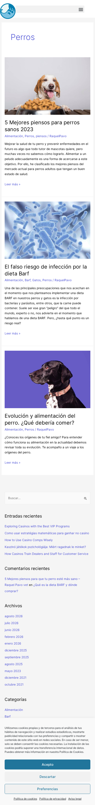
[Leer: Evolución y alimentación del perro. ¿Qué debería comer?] (47, 379)
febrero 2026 (14, 637)
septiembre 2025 (17, 657)
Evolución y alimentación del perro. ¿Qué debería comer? (40, 419)
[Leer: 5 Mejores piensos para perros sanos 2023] (47, 85)
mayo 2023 (13, 671)
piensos (41, 136)
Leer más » (12, 184)
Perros (29, 136)
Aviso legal (75, 798)
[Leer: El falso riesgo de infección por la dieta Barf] (47, 230)
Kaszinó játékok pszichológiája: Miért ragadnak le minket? (45, 547)
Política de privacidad (52, 798)
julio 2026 (12, 623)
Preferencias (47, 789)
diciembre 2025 (16, 650)
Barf (27, 280)
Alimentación (14, 136)
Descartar (48, 777)
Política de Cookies (71, 752)
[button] (49, 9)
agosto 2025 (14, 664)
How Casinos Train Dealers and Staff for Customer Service (46, 554)
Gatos (36, 280)
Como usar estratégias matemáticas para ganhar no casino (47, 533)
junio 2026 (12, 630)
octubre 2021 (14, 684)
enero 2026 (13, 643)
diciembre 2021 (15, 677)
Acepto (47, 764)
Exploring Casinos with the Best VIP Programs (37, 526)
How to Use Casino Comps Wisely (29, 540)
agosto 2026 (14, 616)
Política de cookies (25, 798)
